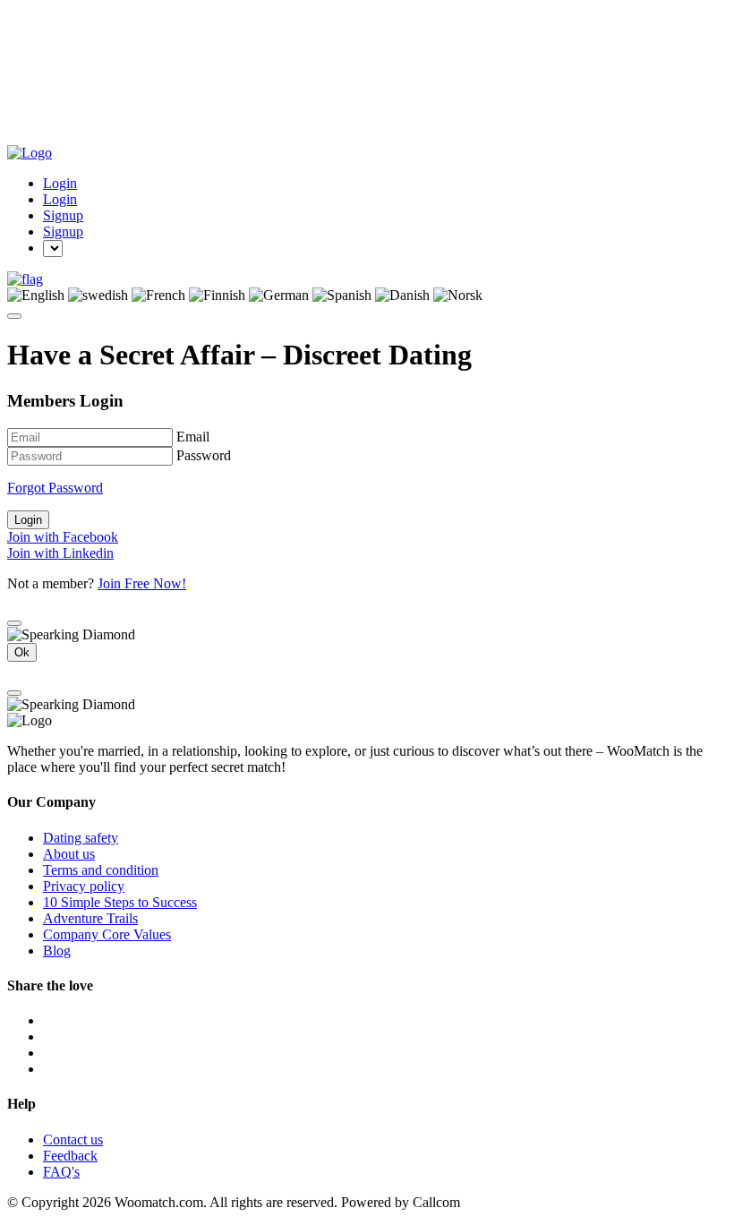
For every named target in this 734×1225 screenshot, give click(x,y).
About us (69, 853)
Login (60, 183)
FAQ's (61, 1171)
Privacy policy (83, 886)
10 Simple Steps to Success (120, 902)
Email (192, 436)
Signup (63, 215)
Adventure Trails (90, 918)
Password (203, 455)
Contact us (73, 1139)
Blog (57, 950)
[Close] (14, 623)
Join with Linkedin (60, 553)
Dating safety (80, 837)
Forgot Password (55, 487)
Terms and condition (100, 870)
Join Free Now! (142, 583)
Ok (22, 652)
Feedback (70, 1155)
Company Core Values (107, 934)
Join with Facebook (62, 536)
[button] (25, 279)
